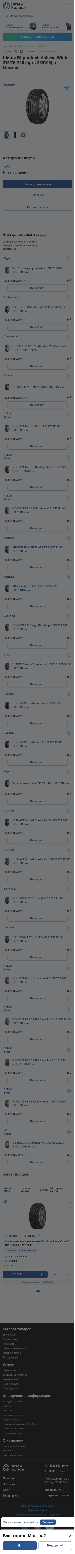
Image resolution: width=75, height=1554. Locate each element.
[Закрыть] (70, 1536)
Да (19, 1545)
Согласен (48, 1522)
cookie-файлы (30, 1522)
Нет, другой (55, 1545)
